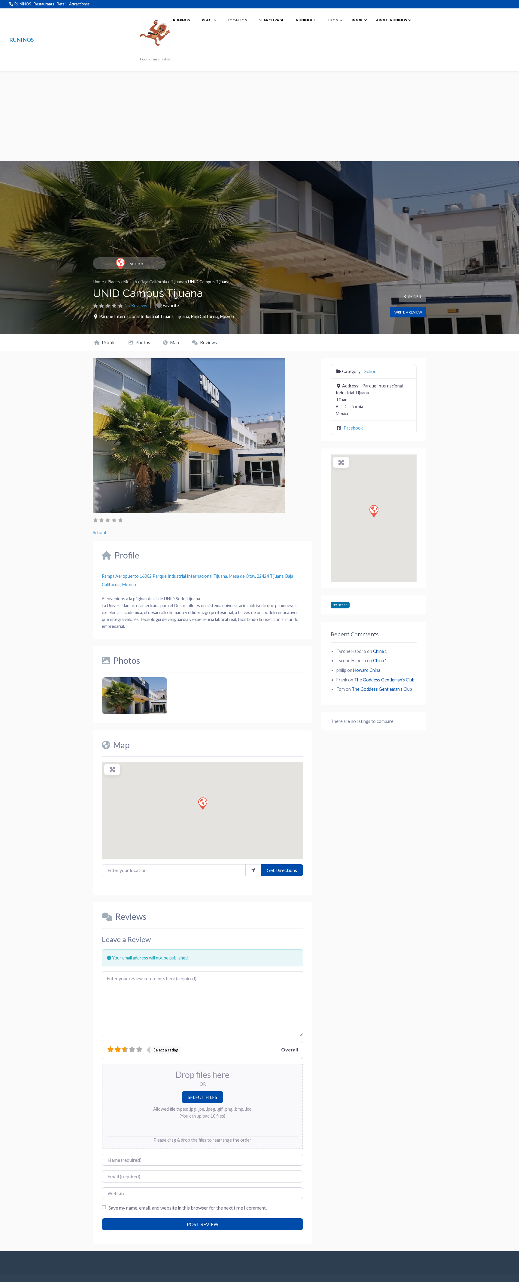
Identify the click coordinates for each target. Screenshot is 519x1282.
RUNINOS (21, 39)
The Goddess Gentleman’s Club (384, 679)
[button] (202, 803)
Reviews (208, 342)
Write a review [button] (408, 312)
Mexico (130, 281)
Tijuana (177, 281)
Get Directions (282, 870)
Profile (108, 342)
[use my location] (253, 870)
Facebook (353, 427)
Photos (142, 342)
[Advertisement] (259, 116)
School (138, 264)
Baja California (154, 281)
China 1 (380, 651)
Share (414, 296)
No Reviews (136, 305)
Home (98, 281)
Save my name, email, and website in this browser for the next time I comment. (187, 1207)
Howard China (366, 670)
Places (114, 281)
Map (174, 342)
